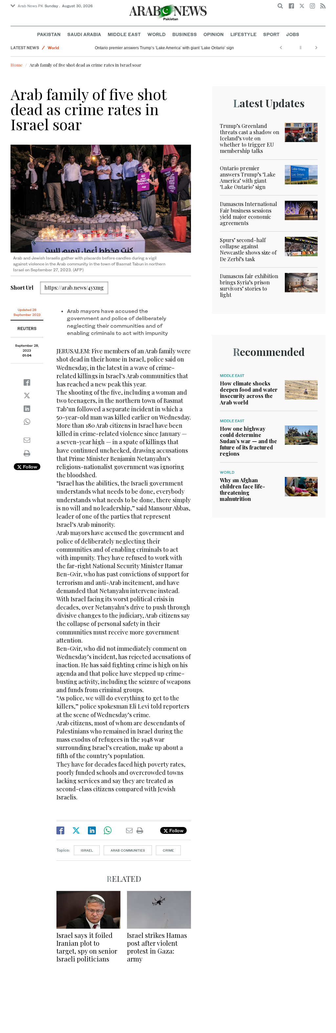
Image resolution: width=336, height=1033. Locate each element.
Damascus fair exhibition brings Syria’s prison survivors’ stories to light (249, 286)
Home (16, 65)
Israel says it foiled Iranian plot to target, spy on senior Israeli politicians (86, 947)
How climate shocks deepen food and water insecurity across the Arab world (249, 393)
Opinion (213, 34)
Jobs (292, 34)
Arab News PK (30, 6)
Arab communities (128, 850)
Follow (29, 466)
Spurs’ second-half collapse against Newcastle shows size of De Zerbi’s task (248, 249)
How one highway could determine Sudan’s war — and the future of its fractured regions (248, 441)
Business (184, 34)
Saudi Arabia (84, 34)
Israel (87, 850)
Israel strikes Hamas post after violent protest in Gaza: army (157, 947)
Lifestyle (243, 34)
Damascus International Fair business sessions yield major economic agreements (248, 213)
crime (168, 850)
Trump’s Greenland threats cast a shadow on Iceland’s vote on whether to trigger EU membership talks (249, 138)
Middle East (124, 34)
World (156, 34)
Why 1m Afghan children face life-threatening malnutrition (242, 490)
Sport (271, 34)
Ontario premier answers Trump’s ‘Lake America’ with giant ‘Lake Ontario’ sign (164, 48)
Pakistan (49, 34)
